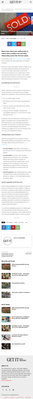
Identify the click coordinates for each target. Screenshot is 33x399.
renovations (21, 222)
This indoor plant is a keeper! (21, 292)
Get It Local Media (11, 38)
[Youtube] (13, 390)
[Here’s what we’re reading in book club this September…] (6, 319)
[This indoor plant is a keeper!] (6, 295)
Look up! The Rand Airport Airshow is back (20, 335)
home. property (9, 222)
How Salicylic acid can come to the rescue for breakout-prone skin (8, 255)
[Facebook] (9, 44)
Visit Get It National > (7, 380)
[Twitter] (14, 44)
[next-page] (5, 352)
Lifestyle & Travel (9, 9)
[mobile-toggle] (2, 2)
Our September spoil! (18, 344)
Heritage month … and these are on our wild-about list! (20, 274)
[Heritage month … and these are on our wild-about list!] (6, 276)
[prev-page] (2, 352)
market (15, 222)
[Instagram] (6, 390)
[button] (31, 2)
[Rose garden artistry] (6, 285)
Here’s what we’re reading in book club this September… (20, 317)
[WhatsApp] (23, 44)
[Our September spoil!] (6, 346)
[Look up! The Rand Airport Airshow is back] (6, 337)
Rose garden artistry (18, 283)
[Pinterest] (18, 44)
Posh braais (28, 253)
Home (3, 9)
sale (26, 222)
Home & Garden (18, 9)
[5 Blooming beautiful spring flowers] (6, 267)
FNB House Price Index (19, 59)
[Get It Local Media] (3, 38)
